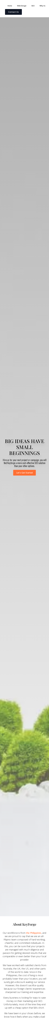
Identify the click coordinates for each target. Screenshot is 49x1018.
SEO (33, 6)
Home (10, 6)
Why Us (42, 6)
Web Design (21, 6)
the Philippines (33, 932)
